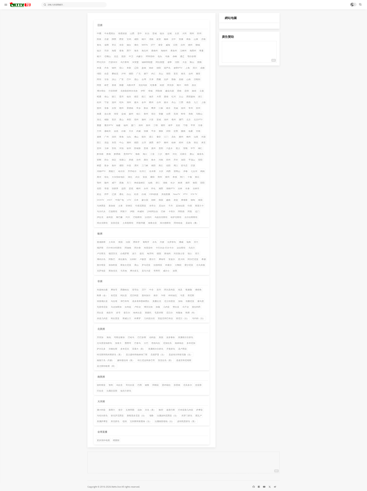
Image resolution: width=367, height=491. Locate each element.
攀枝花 (115, 73)
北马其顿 (200, 264)
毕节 (193, 148)
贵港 (146, 148)
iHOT (109, 199)
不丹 (170, 205)
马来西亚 (101, 205)
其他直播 (165, 194)
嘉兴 (136, 102)
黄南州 (154, 50)
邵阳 (202, 182)
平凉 (153, 130)
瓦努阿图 (130, 409)
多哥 (118, 312)
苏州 (198, 108)
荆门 (182, 176)
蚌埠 (183, 113)
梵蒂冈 (157, 270)
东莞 (114, 142)
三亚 (152, 153)
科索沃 (168, 264)
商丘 (161, 165)
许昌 (129, 165)
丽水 (166, 102)
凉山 (114, 79)
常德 (106, 188)
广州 (106, 136)
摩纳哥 (162, 259)
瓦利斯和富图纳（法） (141, 421)
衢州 (151, 102)
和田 (186, 85)
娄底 (131, 188)
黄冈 (167, 176)
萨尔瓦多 (101, 348)
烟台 (129, 44)
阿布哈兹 (178, 222)
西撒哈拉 (124, 289)
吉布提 (128, 306)
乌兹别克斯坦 (161, 217)
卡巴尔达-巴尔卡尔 (165, 247)
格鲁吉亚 (152, 222)
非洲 (99, 281)
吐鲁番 (153, 85)
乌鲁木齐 (131, 85)
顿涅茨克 (113, 253)
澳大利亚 (101, 409)
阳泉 (99, 39)
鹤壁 (99, 165)
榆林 (166, 39)
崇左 (196, 142)
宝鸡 (129, 39)
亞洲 (99, 25)
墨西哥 (128, 343)
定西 (176, 130)
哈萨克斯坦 (176, 217)
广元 (138, 73)
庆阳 (168, 130)
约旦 (128, 217)
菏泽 (106, 50)
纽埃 (125, 421)
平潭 (193, 125)
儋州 (167, 153)
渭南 (151, 39)
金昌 (116, 130)
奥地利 (167, 253)
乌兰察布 (124, 62)
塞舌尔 (127, 312)
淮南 (191, 113)
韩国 (161, 199)
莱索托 (148, 312)
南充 (183, 73)
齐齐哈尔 (132, 171)
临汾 (162, 33)
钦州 (129, 148)
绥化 (106, 176)
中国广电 (119, 199)
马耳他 (123, 270)
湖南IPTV (170, 188)
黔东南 (100, 153)
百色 (114, 148)
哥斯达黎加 (119, 337)
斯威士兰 (127, 318)
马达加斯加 (116, 306)
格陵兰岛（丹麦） (105, 360)
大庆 (161, 171)
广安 (121, 79)
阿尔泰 (137, 247)
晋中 (139, 33)
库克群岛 (115, 421)
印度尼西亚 (140, 205)
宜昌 (145, 176)
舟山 (173, 102)
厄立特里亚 (169, 301)
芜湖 (176, 113)
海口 (145, 153)
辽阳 (136, 67)
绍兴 (121, 102)
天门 (129, 182)
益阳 (123, 188)
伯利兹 (152, 337)
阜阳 (129, 119)
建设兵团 (169, 90)
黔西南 (117, 153)
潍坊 (136, 44)
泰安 (160, 44)
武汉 (137, 176)
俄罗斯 (100, 247)
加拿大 (118, 343)
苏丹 (159, 289)
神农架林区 (139, 182)
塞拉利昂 (196, 306)
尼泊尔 (162, 205)
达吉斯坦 (181, 247)
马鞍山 (199, 113)
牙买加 (100, 337)
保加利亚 (113, 264)
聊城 (198, 44)
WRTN (145, 44)
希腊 (204, 259)
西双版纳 (190, 96)
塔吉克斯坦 (102, 222)
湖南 (165, 182)
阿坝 (99, 79)
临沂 (99, 50)
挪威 (181, 241)
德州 (190, 44)
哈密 (162, 85)
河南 (161, 159)
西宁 (129, 50)
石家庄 (183, 153)
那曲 (173, 79)
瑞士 (190, 253)
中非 (151, 289)
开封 (176, 159)
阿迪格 (128, 247)
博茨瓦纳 (148, 306)
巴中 (129, 79)
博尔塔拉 (101, 90)
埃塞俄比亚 (102, 301)
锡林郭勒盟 (147, 62)
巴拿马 (137, 343)
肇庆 (159, 136)
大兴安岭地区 (118, 176)
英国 (120, 241)
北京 (188, 119)
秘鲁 (147, 384)
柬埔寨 (184, 199)
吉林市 (196, 188)
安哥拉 (135, 289)
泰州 (146, 113)
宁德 (185, 125)
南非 (156, 295)
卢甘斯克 (101, 253)
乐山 (161, 73)
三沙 (160, 153)
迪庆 (151, 96)
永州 (146, 188)
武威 (138, 130)
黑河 (99, 176)
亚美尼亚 (115, 222)
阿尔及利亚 (169, 289)
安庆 (114, 119)
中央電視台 (109, 33)
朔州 (192, 33)
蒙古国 (145, 199)
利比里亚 (115, 318)
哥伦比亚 (130, 384)
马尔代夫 (101, 211)
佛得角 (198, 289)
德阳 (131, 73)
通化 (121, 194)
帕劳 (161, 409)
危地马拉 (155, 343)
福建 (118, 125)
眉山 (136, 79)
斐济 (120, 409)
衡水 (153, 159)
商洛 (188, 39)
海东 (136, 50)
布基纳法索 (102, 289)
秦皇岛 (200, 153)
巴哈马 (131, 337)
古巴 (146, 343)
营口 (121, 67)
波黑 (175, 270)
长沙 (172, 182)
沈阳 (177, 62)
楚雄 (166, 96)
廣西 (151, 142)
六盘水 (169, 148)
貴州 (153, 148)
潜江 (158, 182)
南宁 (159, 142)
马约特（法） (198, 318)
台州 (159, 102)
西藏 (159, 79)
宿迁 (153, 113)
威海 (168, 44)
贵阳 (161, 148)
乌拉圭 (119, 384)
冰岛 (154, 241)
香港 (114, 85)
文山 (181, 96)
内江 (153, 73)
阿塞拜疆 (140, 222)
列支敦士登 (179, 253)
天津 (151, 79)
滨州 (183, 44)
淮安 (116, 113)
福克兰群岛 (125, 390)
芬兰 (196, 241)
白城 (144, 194)
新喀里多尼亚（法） (136, 415)
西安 (121, 39)
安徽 (161, 113)
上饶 (203, 102)
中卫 (131, 56)
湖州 (129, 102)
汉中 (173, 39)
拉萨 (166, 79)
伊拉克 (100, 217)
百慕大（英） (138, 348)
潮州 (129, 142)
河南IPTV (101, 171)
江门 (166, 136)
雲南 (179, 90)
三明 (155, 125)
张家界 (115, 188)
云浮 (144, 142)
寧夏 (201, 50)
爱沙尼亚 (189, 264)
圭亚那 (198, 384)
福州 (126, 125)
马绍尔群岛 (102, 415)
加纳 (180, 301)
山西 (132, 33)
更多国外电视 (103, 440)
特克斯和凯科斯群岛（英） (110, 354)
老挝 (176, 199)
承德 (131, 159)
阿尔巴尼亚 (193, 259)
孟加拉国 (180, 205)
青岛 (99, 44)
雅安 (198, 73)
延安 (159, 39)
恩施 (121, 182)
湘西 (161, 188)
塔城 (150, 90)
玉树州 (183, 50)
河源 (203, 136)
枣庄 (114, 44)
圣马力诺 (146, 270)
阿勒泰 (159, 90)
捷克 (142, 253)
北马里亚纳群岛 (104, 343)
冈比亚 (100, 312)
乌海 (167, 56)
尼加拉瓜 (167, 343)
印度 (190, 205)
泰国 (200, 199)
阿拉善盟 (160, 62)
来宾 (203, 142)
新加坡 (112, 205)
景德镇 (130, 108)
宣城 (159, 119)
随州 (106, 182)
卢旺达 (137, 306)
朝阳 (159, 67)
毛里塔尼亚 (102, 306)
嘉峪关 (107, 130)
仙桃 (150, 182)
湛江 (151, 136)
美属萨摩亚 (102, 421)
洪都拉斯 (113, 348)
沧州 (138, 159)
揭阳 (136, 142)
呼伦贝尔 (101, 62)
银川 (99, 56)
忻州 (199, 33)
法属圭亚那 (112, 390)
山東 (196, 39)
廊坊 (146, 159)
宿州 (136, 119)
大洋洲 (101, 401)
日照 (175, 44)
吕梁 (106, 39)
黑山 (136, 264)
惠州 (181, 136)
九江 (196, 102)
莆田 (163, 125)
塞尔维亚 (101, 264)
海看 (114, 50)
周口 (176, 165)
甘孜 (106, 79)
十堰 (190, 176)
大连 (184, 62)
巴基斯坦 (113, 211)
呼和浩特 (150, 56)
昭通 (99, 96)
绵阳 (99, 73)
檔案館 (116, 440)
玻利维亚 (101, 384)
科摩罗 (137, 318)
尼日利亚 (134, 295)
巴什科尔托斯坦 (114, 247)
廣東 (99, 136)
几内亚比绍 (149, 318)
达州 (191, 73)
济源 (193, 165)
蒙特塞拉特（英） (125, 360)
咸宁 (114, 182)
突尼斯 (191, 295)
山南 (188, 79)
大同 (184, 33)
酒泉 (161, 130)
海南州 (164, 50)
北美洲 (101, 328)
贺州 (99, 148)
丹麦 (162, 241)
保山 (106, 96)
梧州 (181, 142)
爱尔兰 (152, 259)
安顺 (185, 148)
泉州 (148, 125)
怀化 (153, 188)
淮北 (99, 119)
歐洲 (99, 233)
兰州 (99, 130)
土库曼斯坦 (128, 222)
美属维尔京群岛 (185, 337)
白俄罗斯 (124, 253)
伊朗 (132, 211)
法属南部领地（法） (164, 421)
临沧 (129, 96)
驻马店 (184, 165)
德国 (159, 253)
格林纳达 (179, 343)
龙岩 (178, 125)
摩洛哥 (114, 289)
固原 (123, 56)
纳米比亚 (137, 312)
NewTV (176, 194)
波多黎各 (170, 337)
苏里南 (177, 384)
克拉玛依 (142, 85)
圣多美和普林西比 (140, 301)
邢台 (106, 159)
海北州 (145, 50)
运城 (169, 33)
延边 (99, 194)
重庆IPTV (108, 125)
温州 (114, 102)
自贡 (106, 73)
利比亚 (123, 295)
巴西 (139, 384)
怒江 (144, 96)
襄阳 (152, 176)
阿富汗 (123, 211)
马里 (182, 295)
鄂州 (99, 182)
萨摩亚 (199, 409)
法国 (128, 241)
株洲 (180, 182)
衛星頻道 (122, 33)
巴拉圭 (100, 390)
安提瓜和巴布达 (165, 318)
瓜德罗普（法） (158, 354)
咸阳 (136, 39)
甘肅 (200, 125)
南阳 (153, 165)
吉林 (180, 188)
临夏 (191, 130)
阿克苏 (170, 85)
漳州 (140, 125)
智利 (111, 384)
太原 (177, 33)
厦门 (133, 125)
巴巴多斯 (141, 337)
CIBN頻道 (153, 194)
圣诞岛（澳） (192, 222)
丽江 (114, 96)
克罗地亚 (101, 270)
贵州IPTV (128, 153)
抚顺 (199, 62)
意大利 (181, 259)
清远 (106, 142)
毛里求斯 (159, 312)
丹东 (106, 67)
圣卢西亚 (182, 348)
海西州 (193, 50)
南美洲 (101, 376)
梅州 (188, 136)
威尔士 (166, 270)
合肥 (168, 113)
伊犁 (143, 90)
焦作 (114, 165)
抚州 (99, 108)
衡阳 (195, 182)
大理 (159, 96)
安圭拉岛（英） (165, 360)
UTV (129, 199)
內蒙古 (139, 56)
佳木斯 (152, 171)
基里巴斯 (170, 409)
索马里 (200, 301)
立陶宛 (178, 264)
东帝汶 (152, 205)
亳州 (173, 119)
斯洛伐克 (113, 270)
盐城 (123, 113)
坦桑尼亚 (190, 301)
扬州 (131, 113)
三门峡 (145, 165)
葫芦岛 (167, 67)
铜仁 (200, 148)
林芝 (106, 85)
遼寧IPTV (178, 67)
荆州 (160, 176)
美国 (161, 337)
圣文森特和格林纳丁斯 (136, 354)
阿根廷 (155, 384)
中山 (121, 142)
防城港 (137, 148)
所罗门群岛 (186, 415)
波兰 (134, 253)
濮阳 (121, 165)
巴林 (163, 211)
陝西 (114, 39)
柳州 (166, 142)
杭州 (99, 102)
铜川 (144, 39)
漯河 (136, 165)
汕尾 (196, 136)
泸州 (123, 73)
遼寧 (169, 62)
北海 (188, 142)
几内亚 (166, 306)
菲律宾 (129, 205)
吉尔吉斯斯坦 (191, 217)
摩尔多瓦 (134, 270)
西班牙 (136, 241)
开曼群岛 (170, 348)
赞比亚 (176, 306)
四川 (195, 67)
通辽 (182, 56)
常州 (191, 108)
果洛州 (173, 50)
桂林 (173, 142)
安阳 (200, 159)
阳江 (99, 142)
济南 (203, 39)
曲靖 (194, 90)
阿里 (99, 85)
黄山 (121, 119)
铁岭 (151, 67)
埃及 (180, 289)
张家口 (122, 159)
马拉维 (114, 301)
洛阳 (183, 159)
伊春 (185, 171)
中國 (99, 33)
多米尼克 (124, 348)
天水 (131, 130)
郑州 (168, 159)
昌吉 (194, 85)
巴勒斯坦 (137, 217)
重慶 (99, 125)
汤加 (139, 409)
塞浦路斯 (101, 241)
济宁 (153, 44)
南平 (170, 125)
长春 (187, 188)
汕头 (129, 136)
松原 (136, 194)
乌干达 (185, 306)
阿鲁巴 (112, 259)
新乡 (106, 165)
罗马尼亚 (146, 264)
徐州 (183, 108)
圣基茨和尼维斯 (183, 360)
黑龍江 (112, 171)
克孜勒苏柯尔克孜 (129, 90)
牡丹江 (143, 171)
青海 (121, 50)
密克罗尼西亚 (117, 415)
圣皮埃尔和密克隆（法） (180, 354)
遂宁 (146, 73)
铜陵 (106, 119)
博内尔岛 (101, 259)
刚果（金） (102, 295)
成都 (202, 67)
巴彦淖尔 (113, 62)
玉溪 (201, 90)
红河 (173, 96)
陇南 (183, 130)
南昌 (188, 102)
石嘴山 (107, 56)
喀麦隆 (189, 289)
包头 (160, 56)
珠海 (121, 136)
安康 (181, 39)
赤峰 (175, 56)
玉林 (106, 148)
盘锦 (144, 67)
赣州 (121, 108)
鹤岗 (202, 171)
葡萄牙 (146, 241)
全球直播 (102, 431)
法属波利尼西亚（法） (167, 415)
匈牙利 (150, 253)
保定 (114, 159)
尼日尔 (169, 312)
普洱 (121, 96)
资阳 (168, 73)
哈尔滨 (121, 171)
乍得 (163, 295)
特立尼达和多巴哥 (146, 360)
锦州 (114, 67)
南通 (99, 113)
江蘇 (161, 108)
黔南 (109, 153)
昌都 (181, 79)
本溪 (99, 67)
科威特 (140, 211)
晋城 (154, 33)
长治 (147, 33)
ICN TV (194, 194)
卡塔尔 (171, 211)
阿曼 (190, 211)
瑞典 (189, 241)
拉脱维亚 (158, 264)
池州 (166, 119)
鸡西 (168, 171)
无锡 (176, 108)
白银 (123, 130)
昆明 (187, 90)
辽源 (114, 194)
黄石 (197, 176)
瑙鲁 (151, 415)
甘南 (198, 130)
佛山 (136, 136)
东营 (121, 44)
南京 (168, 108)
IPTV (185, 194)
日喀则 (197, 79)
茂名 (173, 136)
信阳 (168, 165)
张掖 (146, 130)
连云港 (107, 113)
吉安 (114, 108)
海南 (137, 153)
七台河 (194, 171)
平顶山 (192, 159)
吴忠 (116, 56)
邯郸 (99, 159)
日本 (136, 199)
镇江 (138, 113)
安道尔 (171, 259)
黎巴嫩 (119, 217)
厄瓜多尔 (187, 384)
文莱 (120, 205)
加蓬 (158, 306)
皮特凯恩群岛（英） (187, 421)
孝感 (175, 176)
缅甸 (193, 199)
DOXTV (100, 199)
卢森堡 (143, 259)
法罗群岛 (171, 241)
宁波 (106, 102)
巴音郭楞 (113, 90)
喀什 (179, 85)
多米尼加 (191, 343)
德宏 (136, 96)
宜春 (106, 108)
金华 (144, 102)
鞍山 (192, 62)
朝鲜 (153, 199)
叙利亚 (110, 217)
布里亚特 (148, 247)
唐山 (192, 153)
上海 (187, 67)
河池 (121, 148)
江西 (181, 102)
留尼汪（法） (182, 318)
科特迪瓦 (172, 295)
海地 (109, 337)
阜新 (129, 67)
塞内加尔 (146, 295)
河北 (175, 153)
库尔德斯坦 (165, 222)
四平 (106, 194)
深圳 (114, 136)
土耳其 (112, 241)
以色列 (148, 217)
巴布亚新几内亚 (185, 409)
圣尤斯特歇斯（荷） (106, 366)
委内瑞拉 (166, 384)
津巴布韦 (124, 301)
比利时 (133, 259)
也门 (197, 211)
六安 (151, 119)
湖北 (130, 176)
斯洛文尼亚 (125, 264)
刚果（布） (191, 312)
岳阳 (99, 188)
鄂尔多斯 (192, 56)
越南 (168, 199)
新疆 (121, 85)
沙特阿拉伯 (152, 211)
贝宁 (144, 289)
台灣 (144, 79)
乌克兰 (192, 247)
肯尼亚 (114, 295)
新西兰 (112, 409)
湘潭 (187, 182)
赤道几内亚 (102, 318)
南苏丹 (110, 312)
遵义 (178, 148)
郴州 (138, 188)
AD (273, 60)
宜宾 (176, 73)
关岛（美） (150, 409)
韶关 (144, 136)
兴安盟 (135, 62)
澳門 (181, 119)
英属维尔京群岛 (155, 348)
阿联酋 (181, 211)
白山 (129, 194)
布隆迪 (179, 312)
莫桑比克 (157, 301)
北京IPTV (198, 119)
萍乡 (138, 108)
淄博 (106, 44)
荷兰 (197, 253)
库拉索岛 (122, 259)
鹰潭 (153, 108)
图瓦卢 (198, 415)
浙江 (200, 96)
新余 (146, 108)
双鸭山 (177, 171)
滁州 (144, 119)
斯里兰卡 (199, 205)
